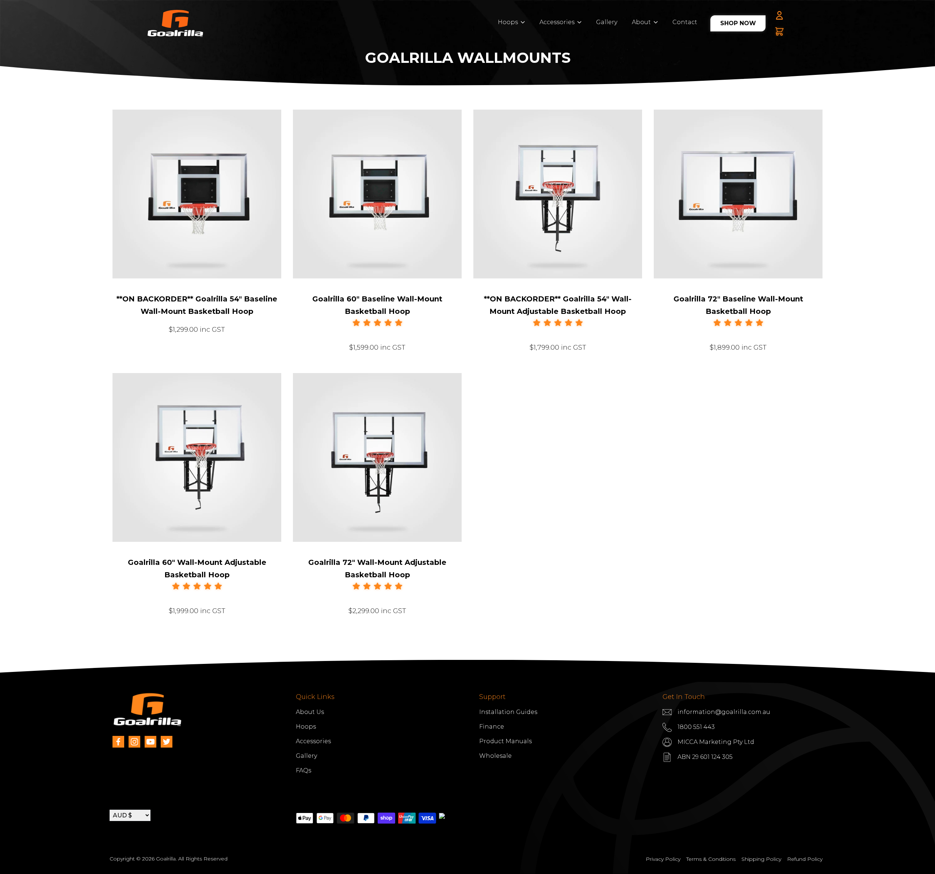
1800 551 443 (696, 726)
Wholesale (495, 755)
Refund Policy (805, 859)
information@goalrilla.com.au (724, 711)
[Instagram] (134, 742)
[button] (377, 323)
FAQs (303, 770)
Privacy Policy (663, 859)
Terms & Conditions (711, 859)
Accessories (557, 22)
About (641, 22)
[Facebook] (118, 742)
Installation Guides (508, 711)
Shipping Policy (761, 859)
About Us (310, 711)
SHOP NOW (738, 23)
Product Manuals (505, 741)
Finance (491, 726)
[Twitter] (166, 742)
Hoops (508, 22)
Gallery (606, 22)
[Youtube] (150, 742)
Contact (684, 22)
